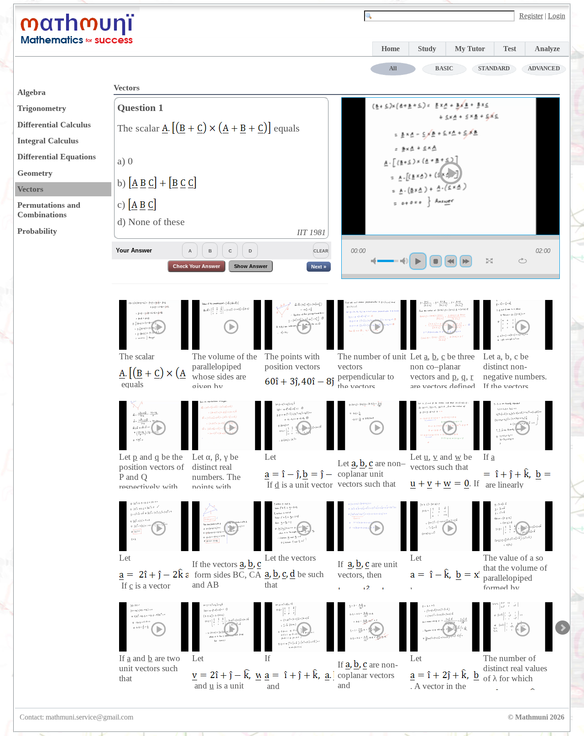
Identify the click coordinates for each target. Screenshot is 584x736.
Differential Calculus (54, 124)
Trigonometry (41, 108)
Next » (318, 266)
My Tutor (470, 49)
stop (435, 261)
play (450, 173)
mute (375, 261)
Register (531, 16)
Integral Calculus (47, 140)
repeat (522, 261)
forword (465, 261)
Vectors (30, 189)
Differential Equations (56, 156)
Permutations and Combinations (48, 209)
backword (450, 261)
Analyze (547, 49)
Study (427, 49)
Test (509, 49)
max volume (404, 261)
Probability (37, 231)
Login (556, 16)
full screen (490, 261)
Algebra (31, 92)
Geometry (34, 173)
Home (390, 49)
